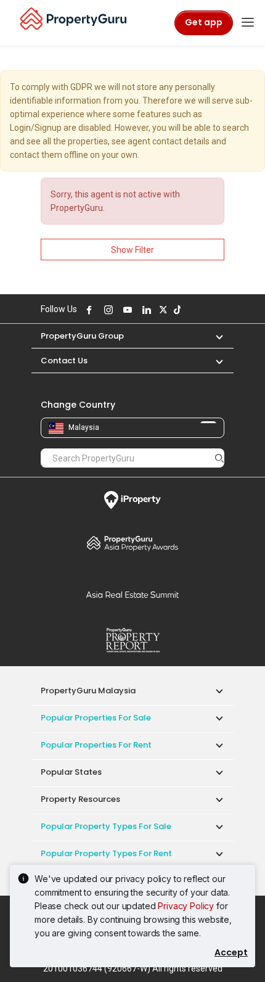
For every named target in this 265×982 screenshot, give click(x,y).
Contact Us (64, 360)
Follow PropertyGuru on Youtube (125, 309)
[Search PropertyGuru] (219, 457)
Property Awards (132, 542)
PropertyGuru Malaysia (88, 690)
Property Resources (80, 799)
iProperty (132, 500)
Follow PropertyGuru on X (161, 310)
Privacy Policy (186, 906)
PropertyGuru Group (82, 336)
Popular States (71, 772)
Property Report (132, 640)
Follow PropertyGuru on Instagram (106, 309)
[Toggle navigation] (247, 23)
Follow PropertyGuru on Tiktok (176, 310)
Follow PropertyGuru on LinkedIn (144, 309)
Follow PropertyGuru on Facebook (87, 309)
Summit (132, 594)
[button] (213, 336)
